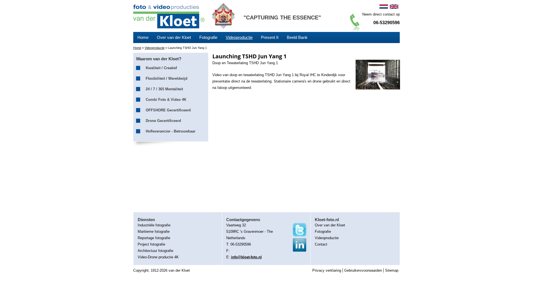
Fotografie (208, 37)
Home (143, 37)
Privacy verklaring (326, 270)
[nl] (383, 6)
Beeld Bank (297, 37)
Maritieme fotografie (154, 231)
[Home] (169, 15)
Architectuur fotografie (155, 251)
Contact (321, 244)
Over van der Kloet (174, 37)
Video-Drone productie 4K (158, 257)
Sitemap (391, 270)
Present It (269, 37)
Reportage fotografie (154, 238)
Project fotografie (151, 244)
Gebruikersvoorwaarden (363, 270)
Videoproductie (239, 37)
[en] (393, 6)
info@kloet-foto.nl (246, 257)
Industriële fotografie (154, 225)
